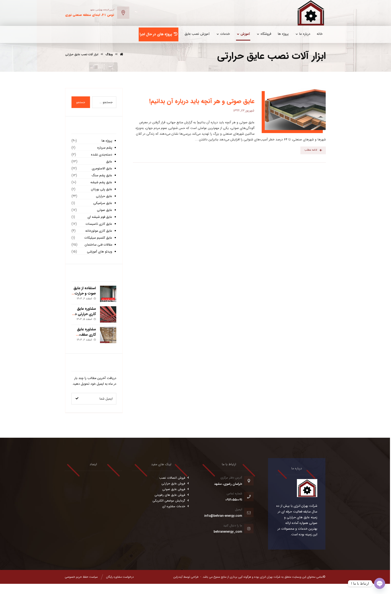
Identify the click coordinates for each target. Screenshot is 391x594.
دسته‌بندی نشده (101, 154)
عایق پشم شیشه (101, 182)
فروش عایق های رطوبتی (170, 495)
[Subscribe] (77, 398)
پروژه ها (106, 140)
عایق (109, 161)
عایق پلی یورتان (101, 189)
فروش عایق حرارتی (173, 483)
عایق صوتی (104, 210)
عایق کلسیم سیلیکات (98, 237)
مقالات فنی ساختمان (98, 244)
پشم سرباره (104, 147)
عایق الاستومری (102, 168)
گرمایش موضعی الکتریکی (169, 500)
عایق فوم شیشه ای (100, 216)
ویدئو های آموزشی (99, 251)
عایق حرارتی (104, 196)
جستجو (80, 102)
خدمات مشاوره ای (173, 506)
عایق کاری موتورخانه (98, 230)
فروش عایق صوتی (173, 489)
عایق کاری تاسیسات (99, 223)
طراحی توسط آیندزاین (186, 577)
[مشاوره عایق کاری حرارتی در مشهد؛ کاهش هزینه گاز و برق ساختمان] (108, 314)
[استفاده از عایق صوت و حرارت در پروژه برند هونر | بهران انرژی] (108, 294)
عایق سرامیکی (102, 203)
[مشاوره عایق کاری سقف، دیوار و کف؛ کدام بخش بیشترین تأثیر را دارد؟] (108, 335)
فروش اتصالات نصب (172, 477)
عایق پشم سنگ (102, 175)
